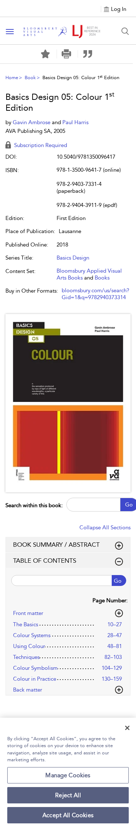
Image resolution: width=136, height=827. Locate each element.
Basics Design (73, 257)
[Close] (127, 728)
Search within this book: (34, 505)
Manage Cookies (67, 775)
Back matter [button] (27, 690)
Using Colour (29, 646)
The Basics (25, 624)
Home (11, 77)
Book (30, 77)
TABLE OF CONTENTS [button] (44, 560)
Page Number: (110, 600)
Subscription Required (40, 145)
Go (117, 581)
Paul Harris (75, 122)
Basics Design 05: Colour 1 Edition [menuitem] (80, 77)
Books (102, 277)
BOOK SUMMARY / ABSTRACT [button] (56, 544)
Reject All (68, 795)
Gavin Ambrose (32, 122)
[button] (66, 53)
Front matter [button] (28, 613)
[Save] (45, 54)
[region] (68, 772)
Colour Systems (31, 635)
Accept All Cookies (68, 815)
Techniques (26, 657)
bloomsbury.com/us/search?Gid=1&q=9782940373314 (95, 294)
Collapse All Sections (105, 527)
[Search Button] (125, 31)
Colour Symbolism (35, 668)
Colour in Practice (34, 679)
